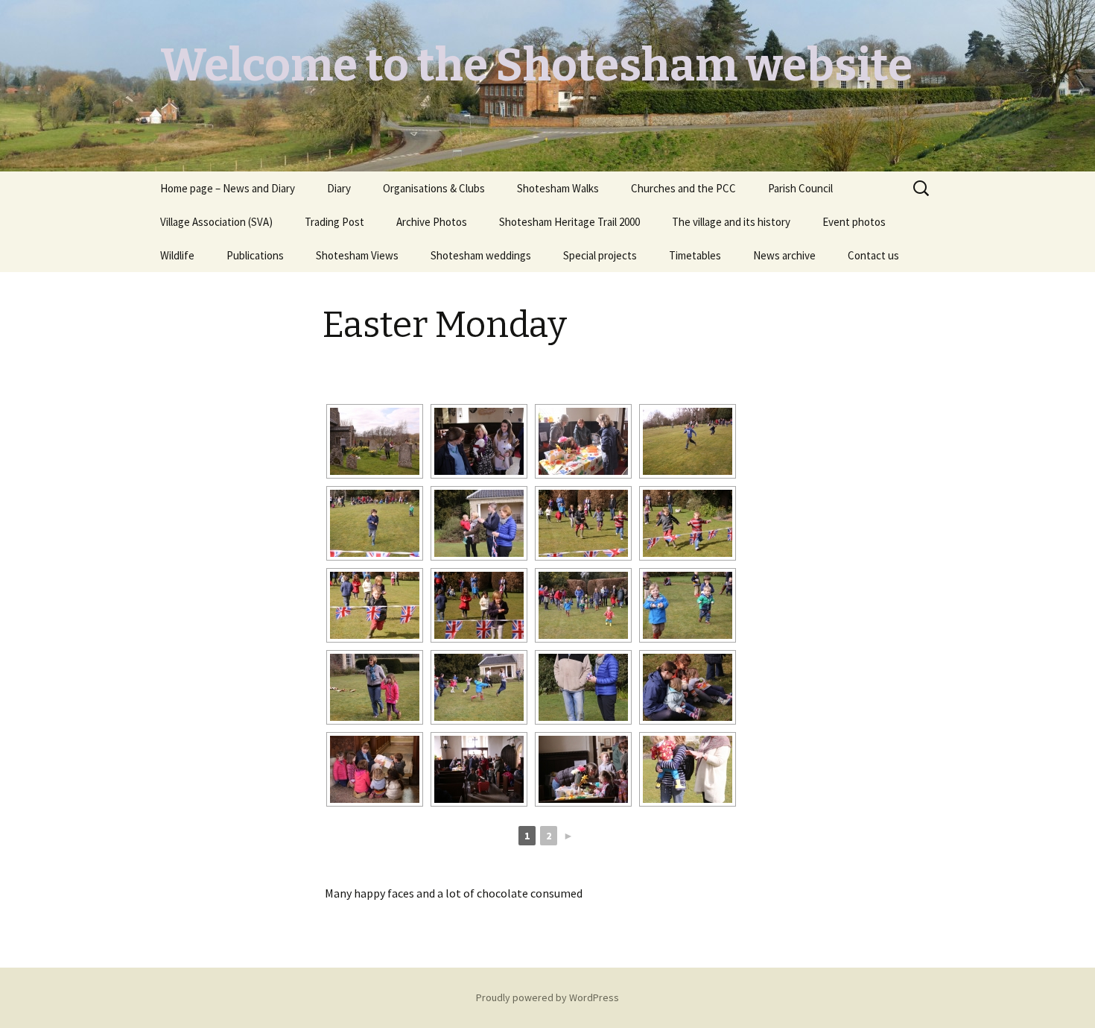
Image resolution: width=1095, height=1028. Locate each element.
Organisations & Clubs (434, 188)
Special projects (600, 255)
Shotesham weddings (481, 255)
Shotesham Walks (558, 188)
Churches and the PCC (683, 188)
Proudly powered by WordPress (547, 997)
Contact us (873, 255)
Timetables (695, 255)
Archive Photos (431, 222)
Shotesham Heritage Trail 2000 (569, 222)
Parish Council (800, 188)
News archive (784, 255)
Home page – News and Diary (227, 188)
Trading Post (334, 222)
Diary (339, 188)
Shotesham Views (357, 255)
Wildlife (177, 255)
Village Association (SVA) (216, 222)
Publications (255, 255)
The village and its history (731, 222)
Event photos (854, 222)
